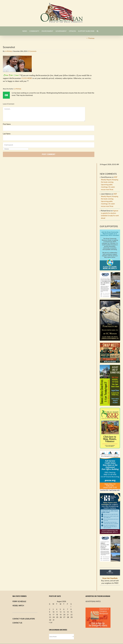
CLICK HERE (26, 78)
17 (53, 615)
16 (50, 615)
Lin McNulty (8, 51)
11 (57, 612)
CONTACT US (17, 623)
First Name (7, 124)
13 (64, 612)
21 (68, 615)
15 (71, 612)
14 (68, 612)
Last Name (6, 134)
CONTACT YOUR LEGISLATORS (23, 619)
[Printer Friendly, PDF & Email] (11, 75)
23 (50, 617)
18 (57, 615)
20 (64, 615)
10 (53, 612)
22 (71, 615)
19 (60, 615)
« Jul (50, 622)
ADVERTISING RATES (93, 601)
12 (60, 612)
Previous (91, 38)
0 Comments (32, 51)
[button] (97, 30)
